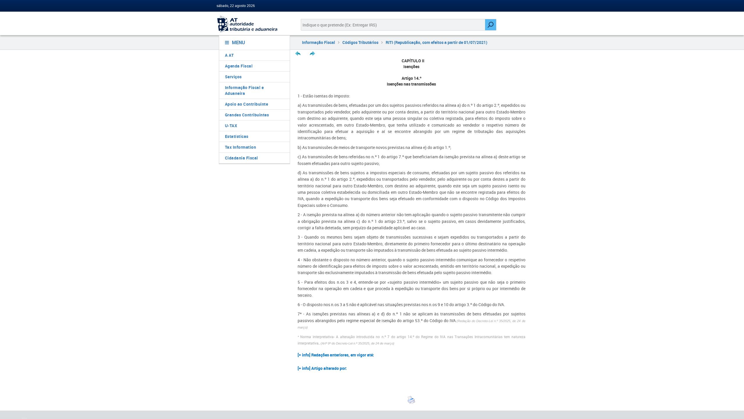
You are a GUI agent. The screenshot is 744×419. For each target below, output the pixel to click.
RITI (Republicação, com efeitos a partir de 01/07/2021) (436, 42)
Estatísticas (236, 136)
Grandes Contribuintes (247, 115)
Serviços (233, 76)
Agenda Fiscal (239, 66)
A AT (229, 55)
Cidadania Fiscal (241, 158)
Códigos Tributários (360, 42)
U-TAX (231, 125)
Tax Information (240, 147)
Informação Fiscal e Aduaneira (244, 90)
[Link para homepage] (252, 24)
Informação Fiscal (318, 42)
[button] (411, 356)
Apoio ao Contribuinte (246, 104)
